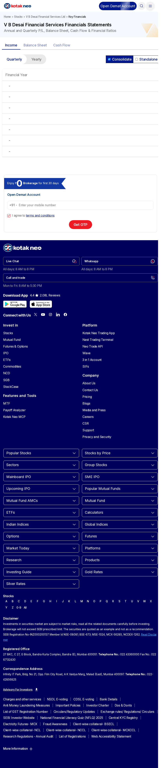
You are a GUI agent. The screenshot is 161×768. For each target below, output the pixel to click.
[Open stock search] (141, 6)
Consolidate (122, 59)
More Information (15, 749)
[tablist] (80, 45)
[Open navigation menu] (150, 6)
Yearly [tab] (36, 59)
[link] (41, 261)
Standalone (148, 59)
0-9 (18, 607)
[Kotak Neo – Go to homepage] (17, 6)
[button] (118, 6)
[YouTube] (43, 314)
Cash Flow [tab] (61, 45)
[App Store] (41, 304)
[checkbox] (8, 215)
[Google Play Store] (15, 304)
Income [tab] (11, 45)
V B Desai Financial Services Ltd (45, 16)
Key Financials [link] (77, 16)
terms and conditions (40, 215)
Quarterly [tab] (14, 59)
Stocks (18, 16)
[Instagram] (50, 314)
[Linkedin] (58, 314)
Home (7, 16)
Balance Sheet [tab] (35, 45)
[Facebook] (65, 314)
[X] (36, 314)
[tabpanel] (80, 108)
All (25, 607)
